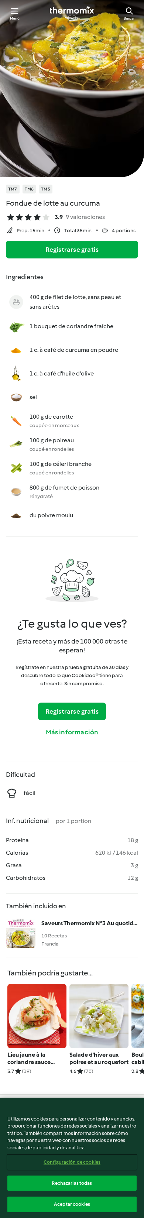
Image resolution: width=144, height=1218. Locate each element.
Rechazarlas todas (72, 1183)
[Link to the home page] (72, 13)
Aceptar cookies (72, 1204)
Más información (72, 732)
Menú (15, 18)
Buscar (129, 18)
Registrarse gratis (72, 250)
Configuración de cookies (72, 1162)
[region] (72, 1158)
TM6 (29, 189)
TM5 (45, 189)
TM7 (12, 189)
